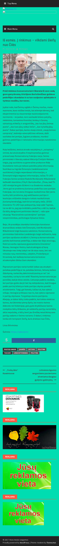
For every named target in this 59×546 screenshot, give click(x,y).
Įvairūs (22, 349)
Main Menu (12, 29)
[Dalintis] (34, 340)
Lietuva (31, 349)
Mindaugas (23, 49)
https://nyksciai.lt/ (20, 331)
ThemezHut (51, 542)
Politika (41, 349)
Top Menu (12, 3)
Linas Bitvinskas (21, 353)
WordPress (24, 542)
